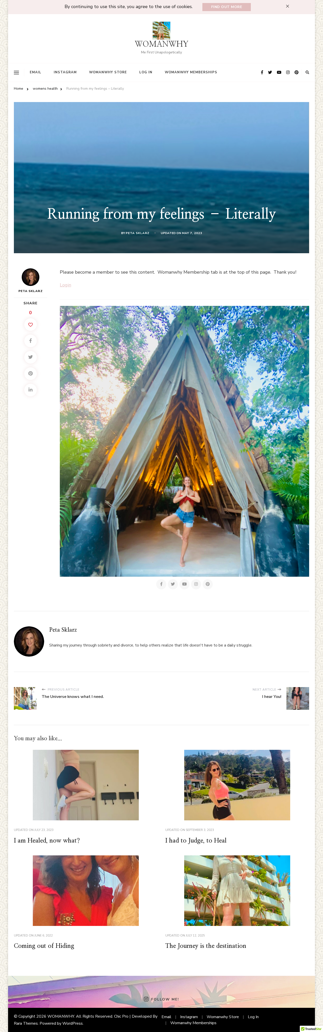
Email (35, 72)
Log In (145, 72)
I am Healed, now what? (47, 841)
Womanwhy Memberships (191, 72)
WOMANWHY (162, 44)
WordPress (72, 1023)
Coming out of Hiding (44, 946)
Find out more (226, 7)
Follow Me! (165, 999)
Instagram (65, 72)
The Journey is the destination (205, 946)
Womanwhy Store (108, 72)
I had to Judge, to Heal (196, 841)
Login (65, 285)
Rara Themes (26, 1023)
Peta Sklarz (137, 233)
